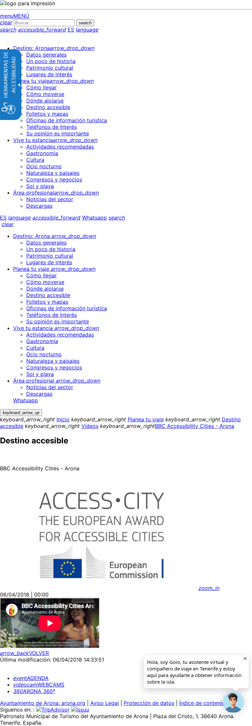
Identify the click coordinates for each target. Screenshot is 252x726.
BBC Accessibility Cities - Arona (194, 426)
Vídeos (89, 426)
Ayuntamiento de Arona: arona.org (42, 703)
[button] (233, 702)
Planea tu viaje (146, 419)
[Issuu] (80, 709)
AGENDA (31, 678)
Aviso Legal (104, 703)
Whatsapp (94, 217)
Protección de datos (149, 703)
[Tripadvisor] (53, 709)
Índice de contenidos (205, 703)
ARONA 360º (34, 691)
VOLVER (24, 653)
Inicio (63, 419)
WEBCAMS (38, 684)
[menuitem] (53, 48)
